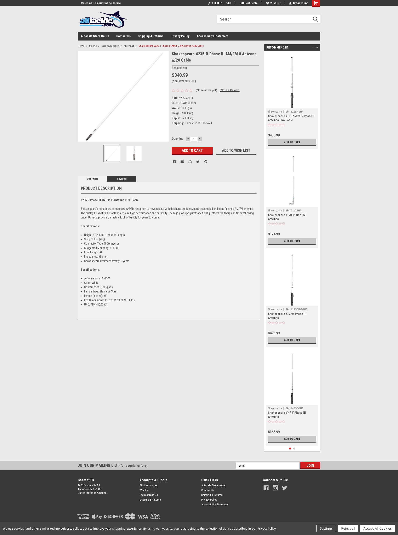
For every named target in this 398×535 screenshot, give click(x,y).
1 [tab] (290, 449)
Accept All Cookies (377, 528)
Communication (110, 46)
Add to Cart (292, 142)
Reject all (348, 528)
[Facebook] (174, 161)
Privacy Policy (180, 36)
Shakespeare (275, 111)
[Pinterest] (205, 161)
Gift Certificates (148, 485)
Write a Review (230, 90)
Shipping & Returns (150, 36)
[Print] (190, 161)
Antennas (129, 46)
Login (143, 495)
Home (81, 46)
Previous (82, 96)
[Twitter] (198, 161)
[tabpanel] (292, 101)
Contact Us (123, 36)
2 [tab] (294, 449)
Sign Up (153, 495)
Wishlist (275, 3)
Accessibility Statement (212, 36)
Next (164, 96)
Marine (93, 46)
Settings (326, 528)
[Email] (182, 161)
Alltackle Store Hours (95, 36)
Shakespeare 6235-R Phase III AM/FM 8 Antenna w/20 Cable (171, 46)
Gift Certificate (248, 3)
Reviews (122, 178)
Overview (92, 178)
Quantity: (177, 138)
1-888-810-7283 (221, 3)
